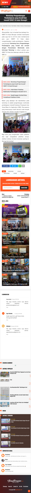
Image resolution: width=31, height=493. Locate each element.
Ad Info (20, 486)
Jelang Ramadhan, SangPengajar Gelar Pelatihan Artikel (15, 284)
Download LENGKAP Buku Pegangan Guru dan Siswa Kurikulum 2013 (20, 373)
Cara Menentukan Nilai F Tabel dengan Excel (18, 387)
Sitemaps (5, 486)
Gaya (11, 380)
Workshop (22, 173)
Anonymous (7, 454)
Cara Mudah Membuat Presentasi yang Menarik (20, 436)
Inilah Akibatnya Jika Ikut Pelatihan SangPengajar (14, 270)
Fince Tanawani (8, 464)
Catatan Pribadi (10, 171)
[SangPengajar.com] (15, 483)
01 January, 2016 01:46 (15, 299)
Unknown (8, 326)
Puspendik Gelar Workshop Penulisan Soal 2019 (13, 257)
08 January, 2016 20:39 (14, 326)
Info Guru (19, 171)
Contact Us (15, 486)
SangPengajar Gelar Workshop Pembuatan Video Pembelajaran (13, 242)
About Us (10, 486)
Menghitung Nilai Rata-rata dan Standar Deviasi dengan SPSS (19, 395)
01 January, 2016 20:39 (18, 314)
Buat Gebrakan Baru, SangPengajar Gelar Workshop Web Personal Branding (15, 228)
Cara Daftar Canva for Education (17, 443)
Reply (7, 307)
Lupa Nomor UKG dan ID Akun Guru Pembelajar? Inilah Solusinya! (19, 403)
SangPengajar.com (18, 490)
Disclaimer (25, 486)
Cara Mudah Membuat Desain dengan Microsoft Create (20, 421)
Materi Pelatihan (6, 173)
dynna (6, 459)
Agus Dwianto (9, 314)
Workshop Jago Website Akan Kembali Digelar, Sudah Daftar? (14, 215)
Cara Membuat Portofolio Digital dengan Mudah (20, 428)
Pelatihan (15, 173)
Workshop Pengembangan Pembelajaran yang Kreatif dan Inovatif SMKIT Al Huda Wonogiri (14, 84)
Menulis (4, 274)
